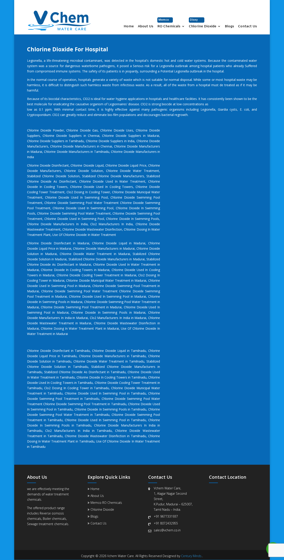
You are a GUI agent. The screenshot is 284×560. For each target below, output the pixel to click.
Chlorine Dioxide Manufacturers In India (57, 224)
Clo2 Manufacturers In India (111, 224)
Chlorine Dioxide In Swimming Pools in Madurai (108, 312)
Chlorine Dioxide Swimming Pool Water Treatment (73, 213)
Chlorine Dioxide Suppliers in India (110, 141)
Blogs (229, 27)
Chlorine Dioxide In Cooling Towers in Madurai (75, 270)
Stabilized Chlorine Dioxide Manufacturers (113, 176)
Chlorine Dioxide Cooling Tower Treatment (126, 383)
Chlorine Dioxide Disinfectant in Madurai (58, 243)
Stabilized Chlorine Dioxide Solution (53, 176)
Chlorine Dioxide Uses (116, 130)
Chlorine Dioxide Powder (45, 130)
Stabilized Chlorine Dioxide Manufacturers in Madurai (107, 259)
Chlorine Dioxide (202, 23)
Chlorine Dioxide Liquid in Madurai (117, 243)
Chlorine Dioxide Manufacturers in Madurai (103, 248)
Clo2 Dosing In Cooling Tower (88, 192)
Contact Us (247, 27)
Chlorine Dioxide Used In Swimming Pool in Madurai (107, 296)
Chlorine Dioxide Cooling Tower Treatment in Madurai (96, 275)
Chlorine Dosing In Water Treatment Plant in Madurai (80, 328)
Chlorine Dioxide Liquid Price (125, 165)
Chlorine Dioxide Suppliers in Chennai (71, 136)
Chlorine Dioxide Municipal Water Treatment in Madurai (106, 280)
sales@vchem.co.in (167, 530)
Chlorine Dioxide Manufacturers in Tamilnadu (76, 151)
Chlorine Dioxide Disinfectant (48, 165)
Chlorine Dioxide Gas (82, 130)
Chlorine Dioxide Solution (83, 171)
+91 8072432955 (166, 523)
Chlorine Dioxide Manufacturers (102, 356)
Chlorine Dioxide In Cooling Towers (102, 377)
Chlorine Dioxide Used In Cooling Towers (101, 187)
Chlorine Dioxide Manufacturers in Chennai (81, 146)
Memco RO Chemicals (106, 502)
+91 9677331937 (166, 516)
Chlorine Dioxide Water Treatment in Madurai (95, 254)
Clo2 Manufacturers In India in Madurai (118, 318)
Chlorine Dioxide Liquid (87, 165)
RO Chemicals (168, 23)
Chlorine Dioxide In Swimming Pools (132, 219)
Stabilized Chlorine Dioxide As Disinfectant (75, 372)
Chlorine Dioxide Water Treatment (132, 171)
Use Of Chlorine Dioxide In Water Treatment (84, 235)
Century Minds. (191, 556)
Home (129, 27)
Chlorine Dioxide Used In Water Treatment (112, 181)
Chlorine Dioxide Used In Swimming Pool (76, 197)
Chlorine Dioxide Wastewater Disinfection (92, 229)
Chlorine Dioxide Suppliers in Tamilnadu (55, 141)
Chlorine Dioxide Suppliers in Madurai (130, 136)
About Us (145, 27)
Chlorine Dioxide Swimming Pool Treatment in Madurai (81, 307)
